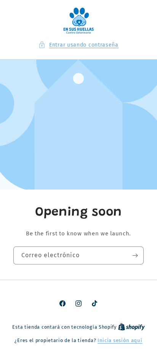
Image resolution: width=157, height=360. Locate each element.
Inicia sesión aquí (120, 340)
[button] (78, 45)
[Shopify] (131, 327)
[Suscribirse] (135, 255)
